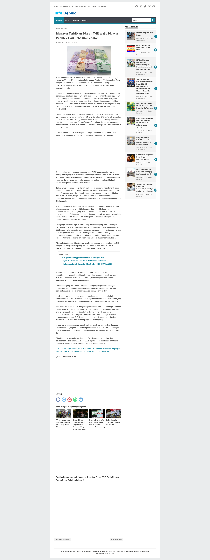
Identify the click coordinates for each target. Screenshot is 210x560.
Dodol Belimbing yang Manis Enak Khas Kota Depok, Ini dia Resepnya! (144, 106)
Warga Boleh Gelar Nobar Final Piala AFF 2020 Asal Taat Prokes (84, 261)
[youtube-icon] (154, 6)
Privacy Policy (80, 6)
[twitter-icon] (149, 6)
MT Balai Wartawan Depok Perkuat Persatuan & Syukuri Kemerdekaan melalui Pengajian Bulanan (144, 64)
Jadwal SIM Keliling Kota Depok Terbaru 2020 (143, 47)
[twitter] (64, 399)
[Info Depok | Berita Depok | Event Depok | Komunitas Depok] (65, 13)
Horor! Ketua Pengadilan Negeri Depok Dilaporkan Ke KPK (145, 157)
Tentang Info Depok (67, 6)
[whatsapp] (75, 399)
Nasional (76, 20)
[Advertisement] (88, 153)
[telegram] (81, 399)
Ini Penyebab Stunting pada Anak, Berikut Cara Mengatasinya (83, 258)
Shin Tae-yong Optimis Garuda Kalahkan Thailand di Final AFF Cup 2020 (87, 264)
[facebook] (58, 399)
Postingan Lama (116, 539)
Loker (84, 20)
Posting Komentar (71, 43)
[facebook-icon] (137, 6)
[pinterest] (69, 399)
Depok (67, 20)
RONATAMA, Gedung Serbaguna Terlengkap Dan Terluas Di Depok (144, 172)
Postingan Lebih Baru (62, 539)
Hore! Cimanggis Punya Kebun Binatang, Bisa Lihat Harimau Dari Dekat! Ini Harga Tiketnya (144, 122)
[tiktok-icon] (145, 6)
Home (56, 6)
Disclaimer (92, 6)
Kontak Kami (102, 6)
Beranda (59, 20)
